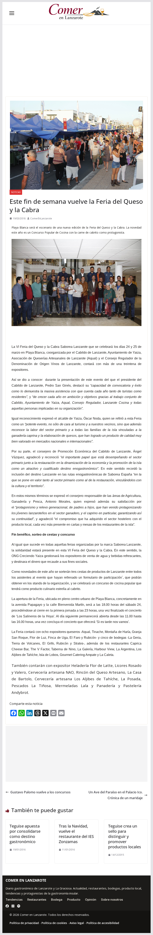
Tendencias (14, 899)
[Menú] (12, 13)
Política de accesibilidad (102, 923)
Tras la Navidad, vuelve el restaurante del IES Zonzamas (76, 833)
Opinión (90, 899)
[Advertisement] (76, 67)
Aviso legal (77, 923)
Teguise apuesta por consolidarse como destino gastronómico (25, 833)
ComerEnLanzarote (41, 218)
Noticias (16, 192)
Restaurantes (36, 899)
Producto (73, 899)
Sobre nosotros (112, 899)
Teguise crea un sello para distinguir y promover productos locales (124, 836)
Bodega (56, 899)
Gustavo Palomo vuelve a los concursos (40, 792)
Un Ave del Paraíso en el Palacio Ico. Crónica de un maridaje (115, 795)
